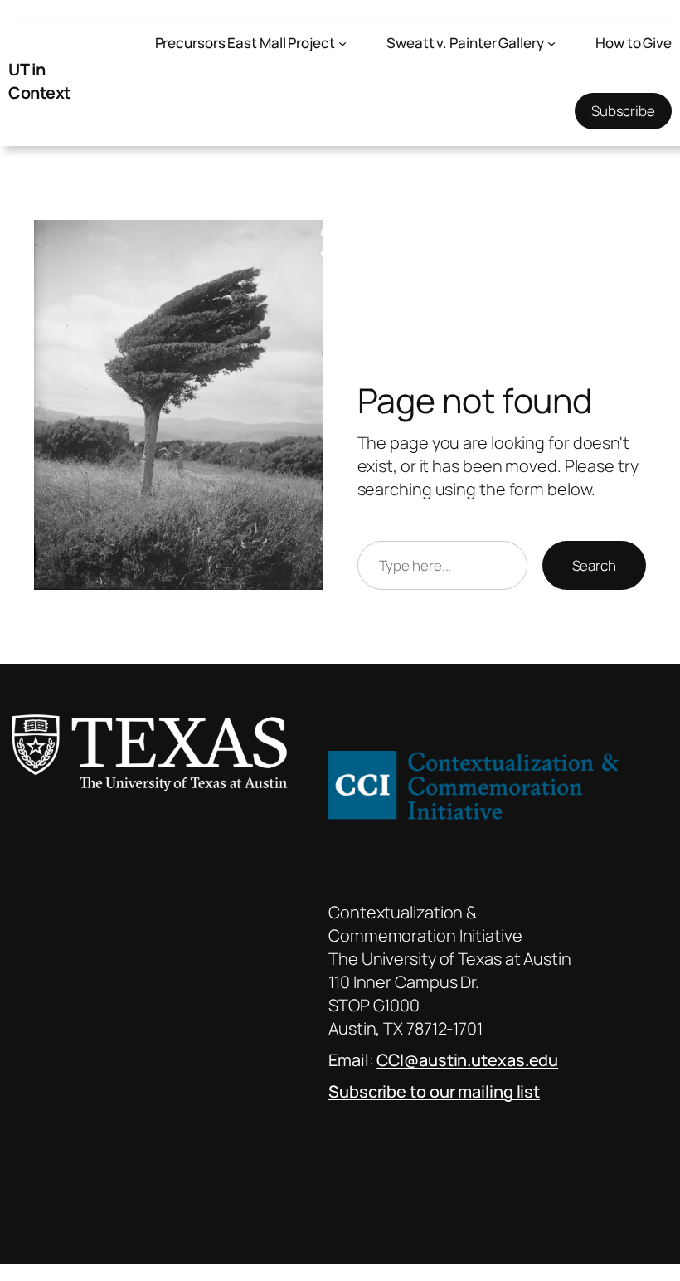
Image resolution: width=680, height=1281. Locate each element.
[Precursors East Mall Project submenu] (342, 43)
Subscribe (623, 110)
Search (594, 565)
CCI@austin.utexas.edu (467, 1060)
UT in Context (39, 81)
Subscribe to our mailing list (434, 1091)
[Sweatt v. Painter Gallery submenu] (551, 43)
